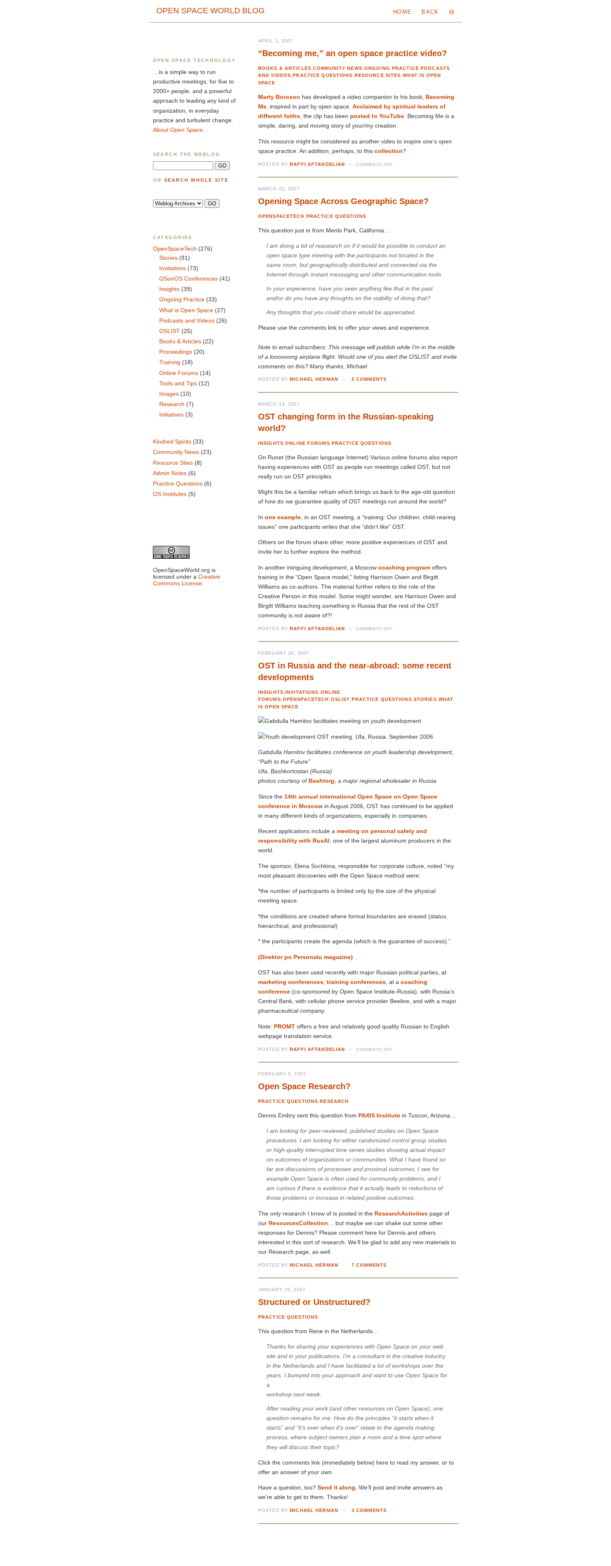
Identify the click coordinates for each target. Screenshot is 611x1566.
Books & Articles (284, 68)
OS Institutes (170, 494)
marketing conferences (290, 982)
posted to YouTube (377, 116)
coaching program (404, 567)
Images (169, 393)
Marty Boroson (279, 97)
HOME (402, 12)
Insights (270, 443)
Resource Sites (378, 75)
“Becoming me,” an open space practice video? (352, 53)
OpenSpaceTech (281, 216)
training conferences (356, 982)
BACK (430, 12)
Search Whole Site (196, 180)
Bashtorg (321, 780)
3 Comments (369, 1510)
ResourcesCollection (298, 1223)
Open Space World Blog (210, 10)
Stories (425, 699)
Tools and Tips (178, 383)
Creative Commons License (186, 580)
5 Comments (369, 379)
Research (334, 1101)
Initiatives (171, 414)
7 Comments (369, 1265)
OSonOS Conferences (188, 278)
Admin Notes (170, 473)
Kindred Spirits (172, 441)
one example (283, 517)
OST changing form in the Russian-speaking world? (346, 422)
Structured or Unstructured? (314, 1302)
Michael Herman (314, 379)
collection (388, 151)
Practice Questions (322, 75)
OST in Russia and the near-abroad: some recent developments (354, 671)
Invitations (301, 692)
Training (169, 362)
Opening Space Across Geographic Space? (343, 201)
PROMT (284, 1026)
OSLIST (340, 699)
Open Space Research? (304, 1086)
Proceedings (175, 351)
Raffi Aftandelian (317, 164)
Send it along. (337, 1487)
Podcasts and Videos (186, 320)
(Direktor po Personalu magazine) (305, 957)
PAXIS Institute (379, 1115)
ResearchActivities (401, 1213)
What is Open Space (186, 310)
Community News (337, 68)
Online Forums (307, 443)
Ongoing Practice (391, 68)
